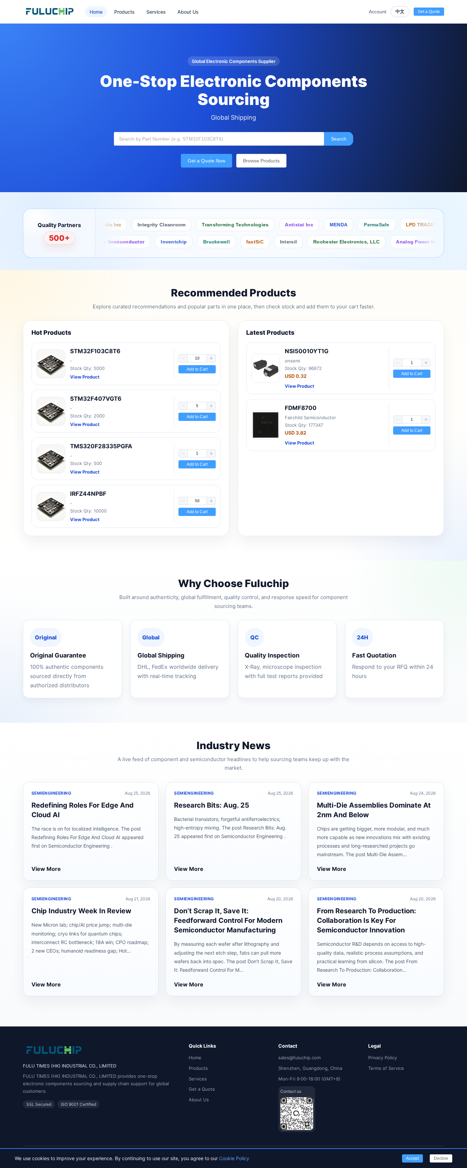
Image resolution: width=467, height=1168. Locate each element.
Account (377, 11)
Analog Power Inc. (391, 241)
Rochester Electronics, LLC (319, 241)
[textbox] (219, 138)
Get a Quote (202, 1089)
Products (124, 12)
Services (156, 12)
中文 (400, 11)
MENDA (317, 224)
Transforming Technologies (213, 224)
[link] (126, 363)
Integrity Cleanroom (140, 224)
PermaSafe (355, 224)
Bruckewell (189, 241)
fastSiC (228, 241)
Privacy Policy (382, 1057)
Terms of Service (386, 1068)
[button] (183, 358)
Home (96, 12)
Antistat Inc (277, 224)
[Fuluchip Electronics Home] (50, 11)
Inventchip (147, 241)
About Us (188, 12)
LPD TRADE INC (403, 224)
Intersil (261, 241)
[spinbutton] (197, 358)
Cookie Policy (234, 1158)
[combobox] (219, 139)
